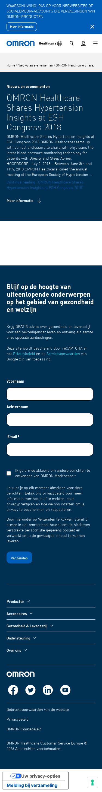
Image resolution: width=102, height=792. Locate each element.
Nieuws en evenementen (36, 65)
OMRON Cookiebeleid (24, 729)
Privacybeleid (24, 354)
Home (11, 65)
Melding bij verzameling (32, 785)
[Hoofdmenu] (95, 43)
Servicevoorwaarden (63, 354)
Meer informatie (21, 26)
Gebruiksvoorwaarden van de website (38, 710)
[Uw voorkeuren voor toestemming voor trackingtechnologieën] (92, 782)
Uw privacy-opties (40, 776)
